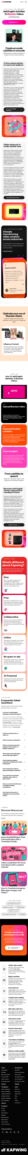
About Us (17, 1089)
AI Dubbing (22, 914)
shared (10, 1001)
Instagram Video (5, 1096)
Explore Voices (13, 525)
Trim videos (11, 1012)
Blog (16, 1096)
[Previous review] (18, 255)
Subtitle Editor (20, 907)
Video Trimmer (5, 1079)
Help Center (18, 1093)
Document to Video (20, 1081)
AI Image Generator (19, 1077)
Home (6, 9)
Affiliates (3, 1115)
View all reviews (7, 251)
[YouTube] (6, 1132)
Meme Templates (5, 1091)
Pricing (3, 1108)
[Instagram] (10, 1132)
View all (3, 818)
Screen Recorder (5, 1081)
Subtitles (11, 9)
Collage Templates (6, 1093)
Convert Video (5, 1077)
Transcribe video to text (14, 1030)
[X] (2, 1132)
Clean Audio (18, 1074)
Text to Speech (18, 1079)
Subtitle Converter (14, 911)
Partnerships (4, 1113)
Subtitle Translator (8, 907)
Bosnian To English (20, 9)
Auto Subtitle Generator (14, 903)
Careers (3, 1110)
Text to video (11, 990)
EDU (16, 1098)
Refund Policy (4, 1119)
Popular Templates (6, 1098)
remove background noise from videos (17, 1053)
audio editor (11, 1059)
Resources (17, 1091)
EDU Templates (5, 1100)
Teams (16, 1100)
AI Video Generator (19, 1072)
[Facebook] (18, 1132)
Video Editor (4, 1070)
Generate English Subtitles (11, 109)
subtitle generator (13, 981)
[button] (14, 278)
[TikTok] (14, 1132)
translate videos (12, 1043)
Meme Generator (5, 1074)
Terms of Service (5, 1124)
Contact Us (17, 1102)
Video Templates (5, 1089)
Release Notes (5, 1117)
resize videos (18, 1021)
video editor (17, 969)
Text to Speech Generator (9, 914)
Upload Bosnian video (13, 197)
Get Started (13, 22)
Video (15, 9)
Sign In (22, 2)
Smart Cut (17, 1070)
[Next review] (23, 255)
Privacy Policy (4, 1122)
